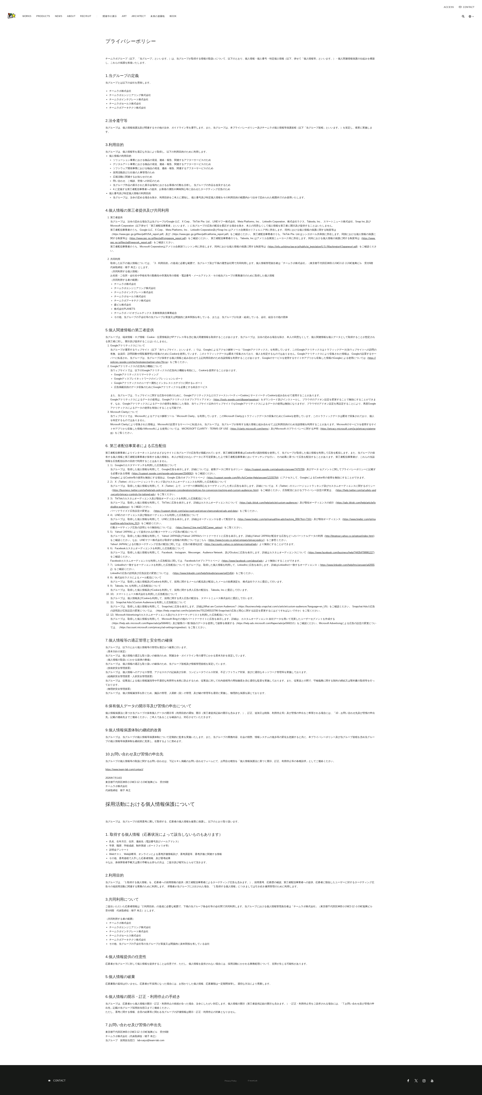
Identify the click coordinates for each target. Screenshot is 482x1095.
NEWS (58, 16)
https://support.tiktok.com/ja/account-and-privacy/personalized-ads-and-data (195, 510)
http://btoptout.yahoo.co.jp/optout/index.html (349, 536)
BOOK (173, 16)
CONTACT (468, 7)
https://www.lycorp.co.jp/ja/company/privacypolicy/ (236, 540)
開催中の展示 (110, 16)
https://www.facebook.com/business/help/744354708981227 (341, 552)
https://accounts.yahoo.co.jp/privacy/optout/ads (231, 544)
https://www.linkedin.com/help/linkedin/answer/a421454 (203, 573)
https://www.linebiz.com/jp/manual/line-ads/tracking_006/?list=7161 (274, 519)
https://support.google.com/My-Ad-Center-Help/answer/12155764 (242, 477)
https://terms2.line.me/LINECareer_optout (199, 527)
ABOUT (71, 16)
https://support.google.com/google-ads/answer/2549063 (162, 473)
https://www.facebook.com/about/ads (242, 560)
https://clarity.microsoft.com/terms (249, 428)
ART (124, 16)
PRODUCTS (43, 16)
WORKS (26, 16)
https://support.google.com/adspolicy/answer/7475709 (274, 469)
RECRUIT (85, 16)
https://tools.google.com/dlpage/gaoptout (236, 399)
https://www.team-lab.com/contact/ (124, 769)
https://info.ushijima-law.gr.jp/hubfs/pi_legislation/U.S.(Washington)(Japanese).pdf (312, 246)
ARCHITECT (139, 16)
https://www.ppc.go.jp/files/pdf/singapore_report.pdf (158, 238)
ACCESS (449, 7)
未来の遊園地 (157, 16)
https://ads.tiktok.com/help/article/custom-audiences (268, 502)
